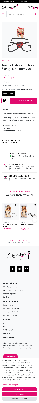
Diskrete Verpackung (19, 176)
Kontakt (6, 326)
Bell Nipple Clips (27, 224)
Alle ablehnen (20, 394)
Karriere (6, 297)
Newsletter (7, 333)
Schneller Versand (18, 153)
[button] (29, 7)
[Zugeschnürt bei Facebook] (12, 269)
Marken (17, 240)
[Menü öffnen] (3, 14)
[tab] (19, 141)
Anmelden (10, 356)
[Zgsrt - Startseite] (19, 255)
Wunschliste (4, 101)
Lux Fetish (5, 60)
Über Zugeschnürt (10, 287)
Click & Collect (16, 164)
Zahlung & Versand (10, 312)
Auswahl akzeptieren (19, 399)
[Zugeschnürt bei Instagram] (19, 269)
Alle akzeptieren (19, 389)
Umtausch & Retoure (11, 308)
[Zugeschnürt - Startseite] (10, 7)
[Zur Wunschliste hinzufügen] (16, 205)
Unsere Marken (8, 305)
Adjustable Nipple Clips (10, 225)
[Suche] (36, 14)
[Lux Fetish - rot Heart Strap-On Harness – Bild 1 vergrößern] (19, 40)
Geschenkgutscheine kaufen (13, 290)
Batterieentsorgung (10, 315)
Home (11, 240)
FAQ (4, 323)
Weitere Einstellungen (10, 385)
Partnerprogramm (9, 294)
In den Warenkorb (23, 101)
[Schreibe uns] (26, 269)
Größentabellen (9, 330)
